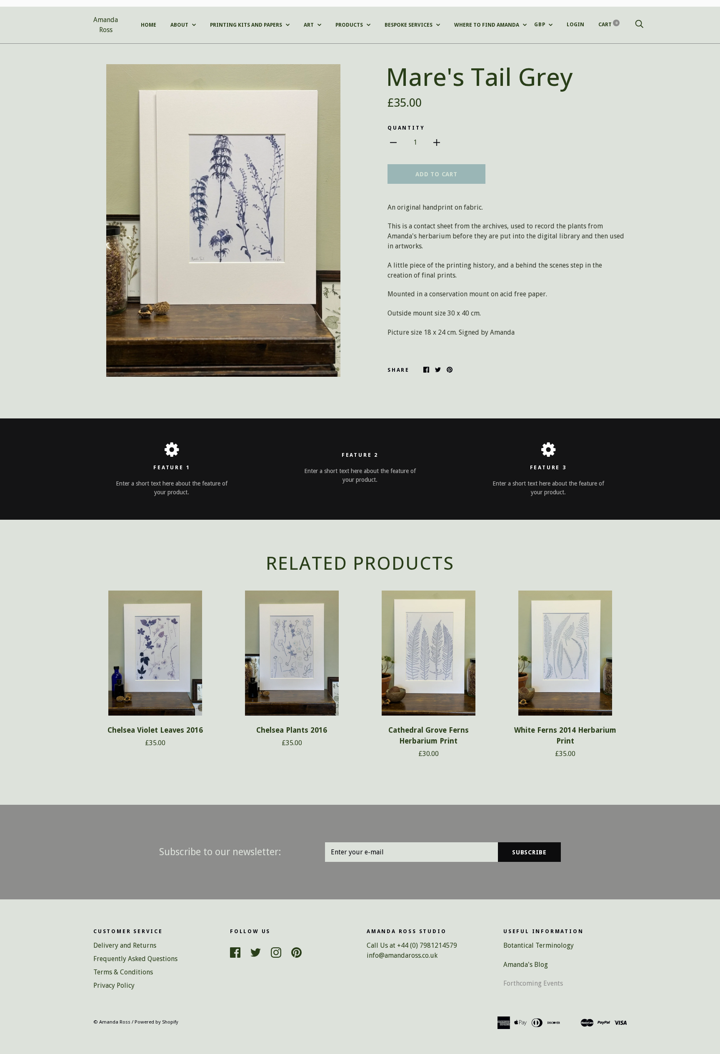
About (180, 25)
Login (575, 24)
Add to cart (436, 174)
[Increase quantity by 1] (436, 142)
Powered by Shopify (156, 1022)
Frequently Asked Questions (135, 959)
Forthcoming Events (533, 983)
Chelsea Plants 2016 (291, 730)
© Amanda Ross (111, 1022)
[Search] (639, 24)
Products (349, 25)
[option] (223, 220)
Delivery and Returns (124, 945)
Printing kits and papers (246, 25)
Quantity (406, 128)
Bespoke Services (409, 25)
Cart (608, 24)
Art (309, 25)
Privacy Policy (114, 985)
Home (148, 25)
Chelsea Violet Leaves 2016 (155, 730)
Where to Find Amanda (487, 25)
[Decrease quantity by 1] (393, 142)
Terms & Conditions (123, 972)
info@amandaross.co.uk (402, 955)
